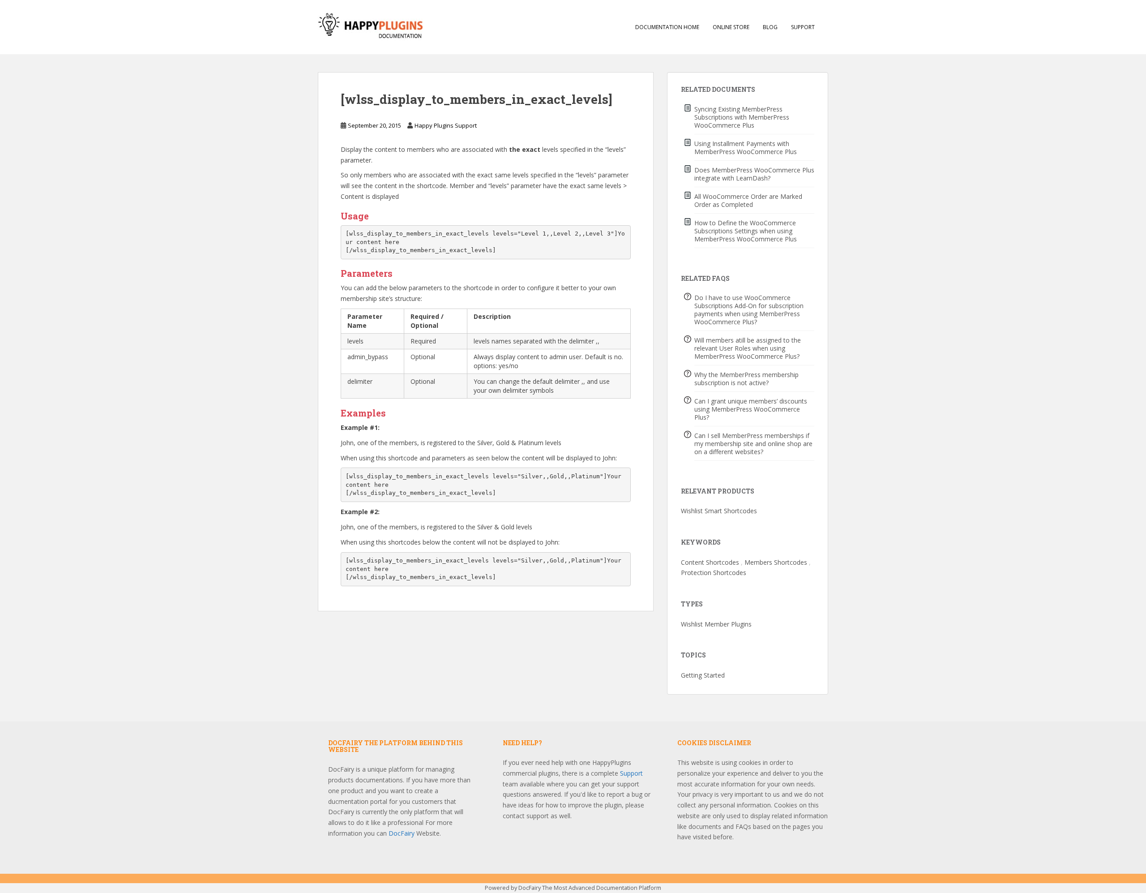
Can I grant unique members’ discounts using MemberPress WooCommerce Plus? (750, 409)
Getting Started (703, 675)
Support (803, 27)
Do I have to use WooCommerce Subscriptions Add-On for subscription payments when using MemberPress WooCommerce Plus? (749, 309)
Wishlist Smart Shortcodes (719, 511)
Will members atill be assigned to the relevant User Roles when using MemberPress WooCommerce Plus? (747, 348)
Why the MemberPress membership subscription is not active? (746, 378)
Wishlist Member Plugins (716, 624)
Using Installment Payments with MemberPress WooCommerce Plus (745, 147)
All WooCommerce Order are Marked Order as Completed (748, 200)
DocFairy (402, 833)
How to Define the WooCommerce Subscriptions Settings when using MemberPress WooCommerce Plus (745, 231)
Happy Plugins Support (446, 125)
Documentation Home (667, 27)
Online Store (731, 27)
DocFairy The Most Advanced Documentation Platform (589, 888)
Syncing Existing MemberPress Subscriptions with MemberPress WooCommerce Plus (741, 117)
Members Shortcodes (775, 562)
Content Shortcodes (710, 562)
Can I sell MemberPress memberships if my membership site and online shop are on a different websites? (753, 443)
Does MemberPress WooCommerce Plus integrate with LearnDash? (754, 174)
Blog (770, 27)
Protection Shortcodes (713, 572)
